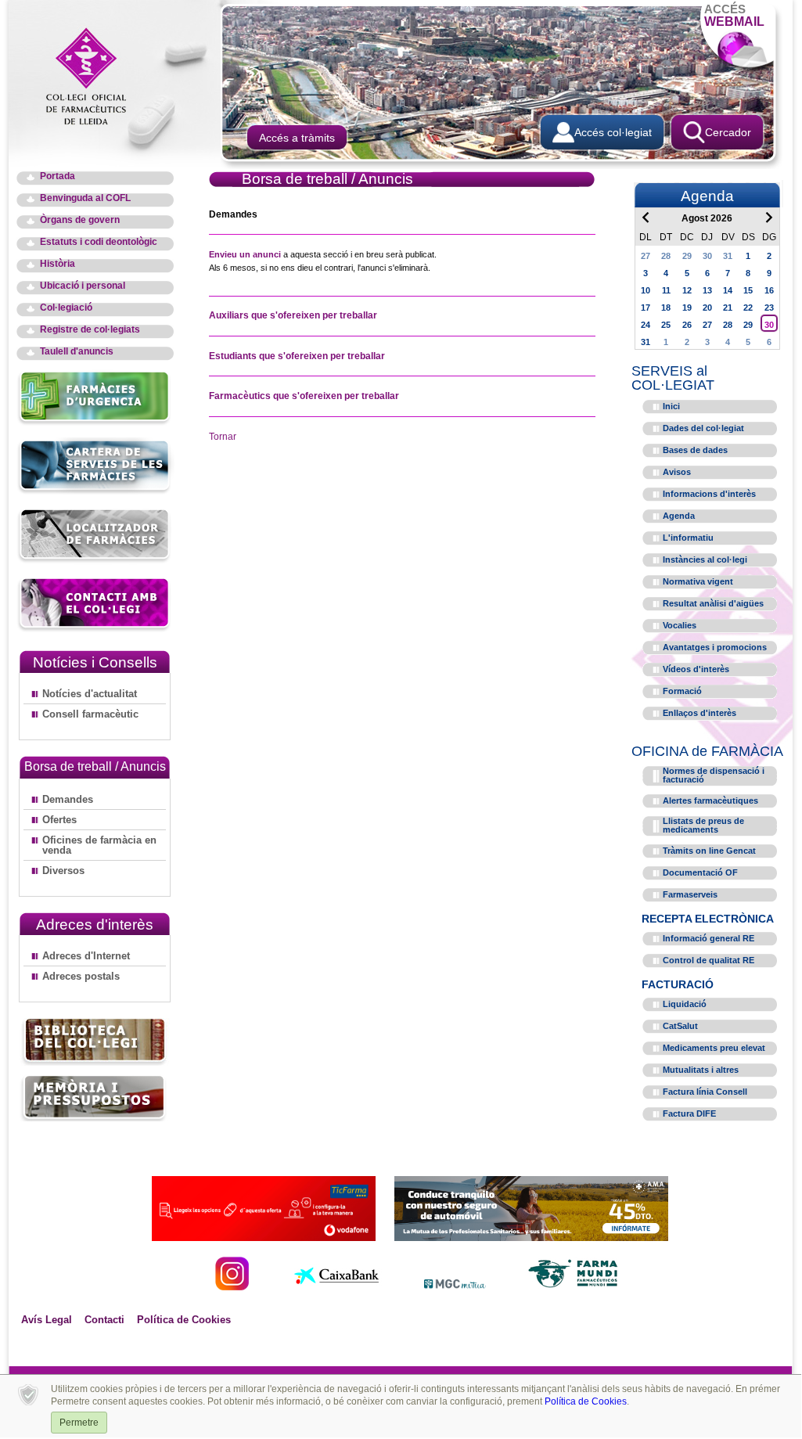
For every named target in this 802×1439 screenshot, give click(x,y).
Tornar (222, 436)
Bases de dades (695, 450)
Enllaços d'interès (699, 713)
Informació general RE (708, 938)
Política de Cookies (184, 1320)
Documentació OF (700, 872)
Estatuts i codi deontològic (98, 242)
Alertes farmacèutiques (710, 800)
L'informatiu (688, 537)
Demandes (67, 799)
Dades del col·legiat (703, 428)
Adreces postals (81, 976)
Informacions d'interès (709, 493)
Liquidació (685, 1004)
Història (57, 264)
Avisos (677, 472)
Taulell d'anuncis (76, 352)
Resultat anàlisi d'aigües (713, 603)
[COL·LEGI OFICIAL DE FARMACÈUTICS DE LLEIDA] (94, 75)
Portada (57, 176)
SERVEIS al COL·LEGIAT (672, 378)
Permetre (79, 1422)
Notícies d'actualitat (89, 694)
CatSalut (680, 1026)
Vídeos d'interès (696, 669)
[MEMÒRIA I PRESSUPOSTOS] (95, 1097)
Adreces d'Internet (86, 956)
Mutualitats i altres (701, 1069)
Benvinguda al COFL (85, 198)
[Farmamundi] (573, 1286)
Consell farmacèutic (90, 714)
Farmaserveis (690, 894)
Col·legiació (66, 308)
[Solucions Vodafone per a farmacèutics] (264, 1236)
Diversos (63, 870)
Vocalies (679, 625)
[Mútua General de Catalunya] (455, 1286)
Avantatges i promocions (715, 647)
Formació (682, 691)
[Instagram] (232, 1286)
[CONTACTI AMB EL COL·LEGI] (95, 629)
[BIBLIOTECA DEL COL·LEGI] (95, 1042)
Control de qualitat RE (708, 960)
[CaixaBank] (336, 1286)
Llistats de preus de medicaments (703, 825)
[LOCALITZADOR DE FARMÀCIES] (95, 560)
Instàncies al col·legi (705, 559)
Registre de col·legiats (90, 330)
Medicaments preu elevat (714, 1047)
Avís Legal (46, 1320)
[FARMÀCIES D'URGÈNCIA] (95, 423)
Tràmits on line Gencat (709, 850)
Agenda (679, 515)
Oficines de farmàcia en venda (99, 845)
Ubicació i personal (82, 286)
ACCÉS (734, 15)
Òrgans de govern (80, 220)
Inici (671, 406)
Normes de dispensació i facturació (713, 775)
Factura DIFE (689, 1113)
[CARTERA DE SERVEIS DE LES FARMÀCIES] (95, 491)
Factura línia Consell (705, 1091)
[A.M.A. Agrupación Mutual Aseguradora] (531, 1236)
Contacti (104, 1320)
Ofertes (59, 820)
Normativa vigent (698, 581)
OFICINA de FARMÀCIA (707, 751)
